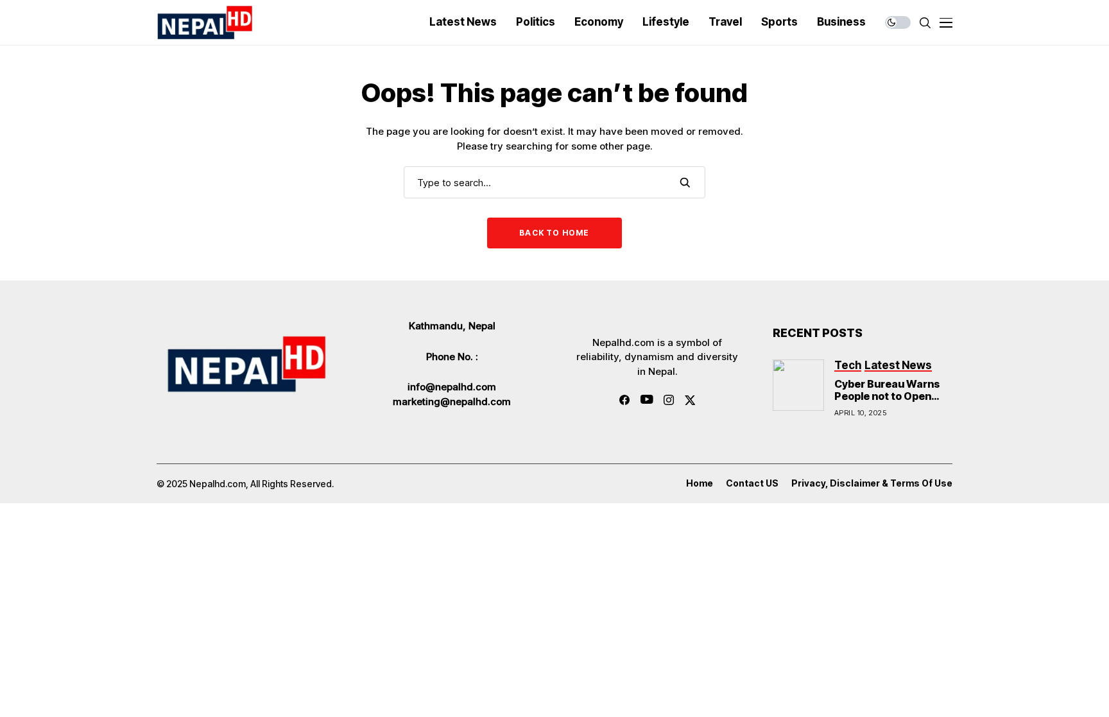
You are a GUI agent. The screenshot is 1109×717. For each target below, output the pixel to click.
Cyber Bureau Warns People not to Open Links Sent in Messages (887, 402)
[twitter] (690, 400)
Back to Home (554, 233)
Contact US (752, 483)
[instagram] (669, 400)
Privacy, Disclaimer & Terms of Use (871, 483)
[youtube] (646, 399)
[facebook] (624, 400)
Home (699, 483)
